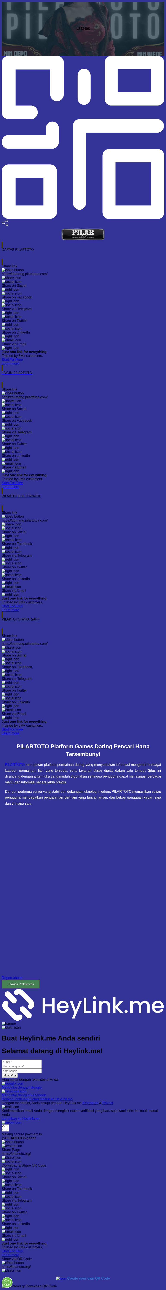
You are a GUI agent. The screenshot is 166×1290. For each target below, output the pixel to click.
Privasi (107, 1103)
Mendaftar (9, 1075)
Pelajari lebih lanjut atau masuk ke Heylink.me (37, 1099)
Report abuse (12, 978)
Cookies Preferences (21, 984)
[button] (83, 900)
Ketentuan (90, 1103)
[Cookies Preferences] (7, 1282)
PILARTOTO (15, 765)
